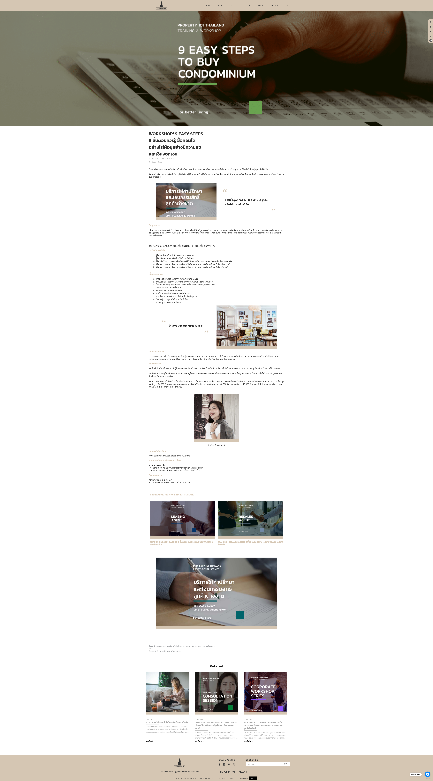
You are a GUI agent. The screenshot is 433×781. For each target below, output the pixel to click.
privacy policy (242, 778)
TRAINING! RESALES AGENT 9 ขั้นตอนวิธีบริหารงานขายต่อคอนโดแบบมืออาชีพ (250, 543)
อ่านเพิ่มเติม (150, 741)
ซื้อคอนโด (206, 646)
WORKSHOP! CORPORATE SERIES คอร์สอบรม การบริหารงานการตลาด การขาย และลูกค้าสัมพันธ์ (263, 725)
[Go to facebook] (427, 774)
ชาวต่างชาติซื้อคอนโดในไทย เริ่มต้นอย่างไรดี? (167, 722)
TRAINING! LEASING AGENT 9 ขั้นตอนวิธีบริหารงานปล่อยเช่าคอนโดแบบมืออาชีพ (181, 543)
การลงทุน (186, 646)
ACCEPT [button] (253, 778)
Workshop (177, 646)
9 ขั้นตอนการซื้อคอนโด (163, 646)
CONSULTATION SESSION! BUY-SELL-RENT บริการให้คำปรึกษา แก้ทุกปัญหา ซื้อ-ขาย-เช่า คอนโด (216, 725)
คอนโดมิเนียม (196, 646)
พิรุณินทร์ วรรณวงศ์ (216, 445)
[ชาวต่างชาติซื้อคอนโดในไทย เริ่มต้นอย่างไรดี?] (167, 692)
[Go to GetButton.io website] (427, 778)
